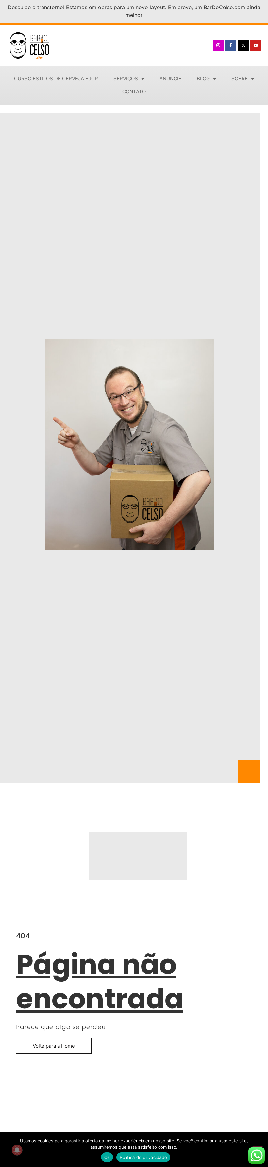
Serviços (125, 78)
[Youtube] (255, 45)
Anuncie (170, 78)
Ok (107, 1157)
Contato (134, 91)
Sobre (239, 78)
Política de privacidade (143, 1157)
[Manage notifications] (17, 1150)
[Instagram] (218, 45)
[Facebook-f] (230, 45)
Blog (203, 78)
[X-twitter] (243, 45)
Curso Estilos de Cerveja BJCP (56, 78)
